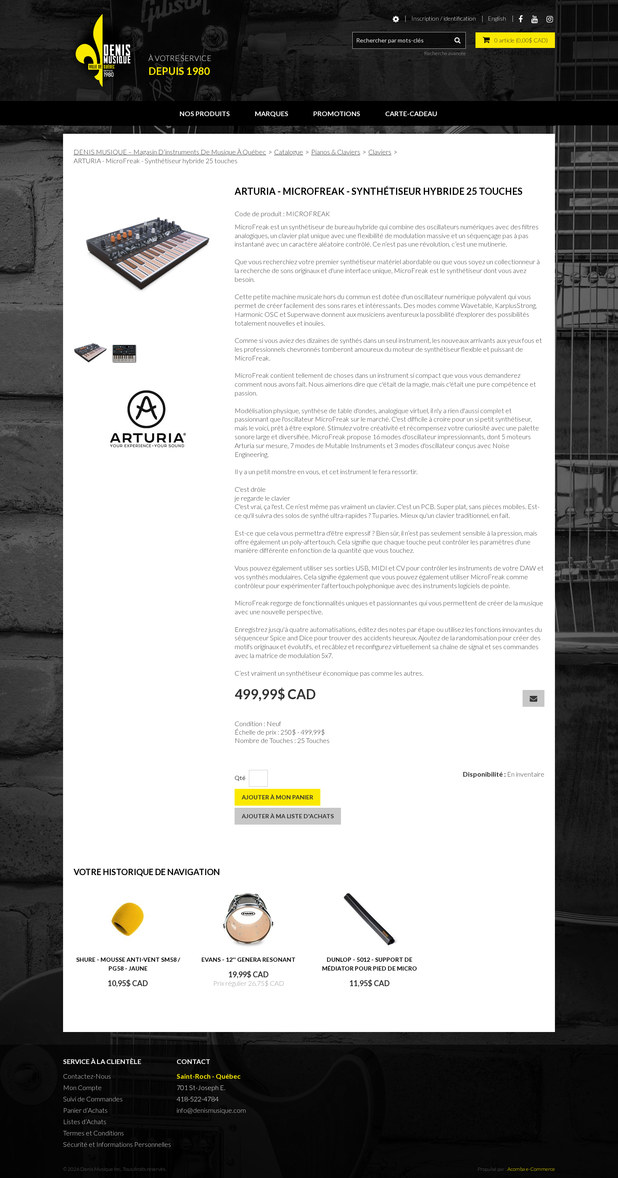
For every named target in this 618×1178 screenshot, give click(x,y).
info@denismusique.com (211, 1110)
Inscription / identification (443, 18)
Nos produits (205, 113)
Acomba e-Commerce (531, 1169)
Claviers (379, 152)
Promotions (336, 113)
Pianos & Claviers (335, 152)
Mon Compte (82, 1087)
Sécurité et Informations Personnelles (117, 1144)
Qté (240, 777)
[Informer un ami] (533, 698)
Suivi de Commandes (93, 1099)
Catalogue (288, 152)
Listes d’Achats (84, 1121)
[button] (515, 40)
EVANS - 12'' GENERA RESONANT (248, 959)
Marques (271, 113)
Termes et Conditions (93, 1133)
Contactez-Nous (87, 1076)
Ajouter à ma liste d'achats (288, 816)
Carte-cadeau (411, 113)
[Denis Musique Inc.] (103, 50)
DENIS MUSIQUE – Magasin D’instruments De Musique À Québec (170, 152)
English (497, 18)
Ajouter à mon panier (277, 797)
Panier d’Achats (85, 1110)
